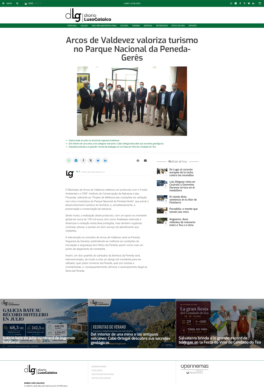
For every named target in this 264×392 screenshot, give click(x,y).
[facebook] (30, 379)
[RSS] (39, 379)
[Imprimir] (138, 160)
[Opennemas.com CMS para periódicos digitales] (194, 369)
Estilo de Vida (178, 25)
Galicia (84, 25)
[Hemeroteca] (260, 3)
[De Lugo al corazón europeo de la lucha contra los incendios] (162, 171)
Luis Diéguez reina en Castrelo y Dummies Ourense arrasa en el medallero (182, 186)
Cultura (124, 25)
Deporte (193, 25)
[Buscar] (17, 3)
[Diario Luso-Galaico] (88, 15)
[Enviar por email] (145, 160)
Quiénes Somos (99, 366)
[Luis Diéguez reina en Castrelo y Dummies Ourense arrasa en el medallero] (162, 183)
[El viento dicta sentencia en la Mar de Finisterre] (162, 198)
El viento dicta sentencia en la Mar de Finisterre (183, 199)
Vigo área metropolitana (104, 25)
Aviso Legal (97, 370)
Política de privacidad (103, 374)
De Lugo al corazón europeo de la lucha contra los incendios (181, 172)
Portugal (72, 25)
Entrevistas (162, 25)
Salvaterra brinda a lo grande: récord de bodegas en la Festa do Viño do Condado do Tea (112, 147)
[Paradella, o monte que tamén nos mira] (162, 210)
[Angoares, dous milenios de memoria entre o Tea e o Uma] (162, 221)
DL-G (78, 171)
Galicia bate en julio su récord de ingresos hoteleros (94, 140)
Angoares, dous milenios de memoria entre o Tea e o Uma (182, 222)
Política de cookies (101, 378)
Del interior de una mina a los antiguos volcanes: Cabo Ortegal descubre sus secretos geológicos (116, 143)
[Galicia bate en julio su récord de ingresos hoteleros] (44, 323)
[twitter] (34, 379)
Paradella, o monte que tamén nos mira (183, 210)
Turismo (136, 25)
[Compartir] (231, 3)
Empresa (148, 25)
